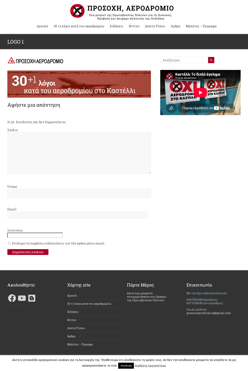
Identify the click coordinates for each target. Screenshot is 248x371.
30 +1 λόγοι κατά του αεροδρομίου (78, 26)
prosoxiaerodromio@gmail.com (209, 313)
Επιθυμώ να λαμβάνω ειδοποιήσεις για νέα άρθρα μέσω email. (58, 243)
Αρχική (42, 26)
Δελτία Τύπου (155, 26)
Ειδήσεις (116, 26)
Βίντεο (134, 26)
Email (11, 209)
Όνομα (12, 186)
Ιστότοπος (15, 230)
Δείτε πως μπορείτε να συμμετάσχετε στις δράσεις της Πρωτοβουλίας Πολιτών (146, 296)
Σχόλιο (12, 130)
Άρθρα (175, 26)
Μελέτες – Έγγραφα (201, 26)
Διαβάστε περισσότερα (150, 365)
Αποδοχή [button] (126, 365)
